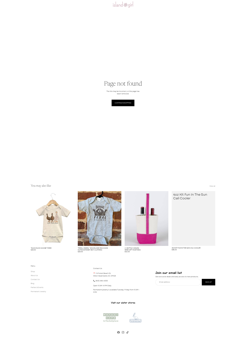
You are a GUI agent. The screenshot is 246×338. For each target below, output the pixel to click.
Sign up (208, 282)
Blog (32, 283)
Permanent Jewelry (38, 291)
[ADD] (211, 241)
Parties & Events (37, 287)
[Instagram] (123, 332)
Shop (33, 271)
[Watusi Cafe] (110, 317)
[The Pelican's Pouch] (135, 317)
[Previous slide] (34, 218)
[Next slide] (70, 218)
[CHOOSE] (70, 242)
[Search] (202, 4)
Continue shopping (123, 103)
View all (212, 186)
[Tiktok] (127, 332)
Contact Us (35, 279)
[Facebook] (118, 332)
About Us (34, 275)
